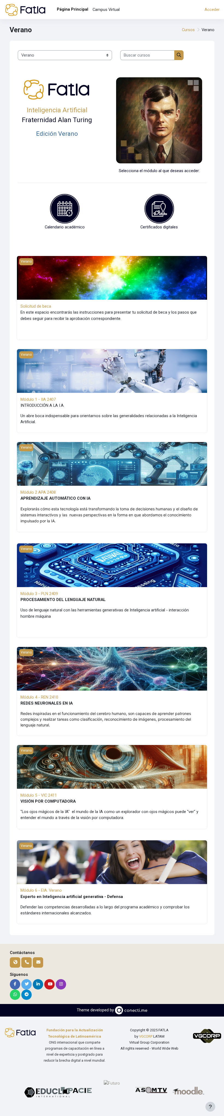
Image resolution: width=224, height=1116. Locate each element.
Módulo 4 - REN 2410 (39, 697)
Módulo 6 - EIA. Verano (41, 890)
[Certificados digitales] (159, 208)
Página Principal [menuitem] (72, 9)
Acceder (212, 9)
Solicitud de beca (35, 306)
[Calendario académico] (64, 208)
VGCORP (145, 1036)
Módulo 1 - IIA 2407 (38, 399)
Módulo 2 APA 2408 (38, 492)
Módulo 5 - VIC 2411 (38, 795)
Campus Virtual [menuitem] (106, 9)
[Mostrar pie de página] (210, 1107)
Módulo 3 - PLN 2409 (39, 593)
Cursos (188, 29)
